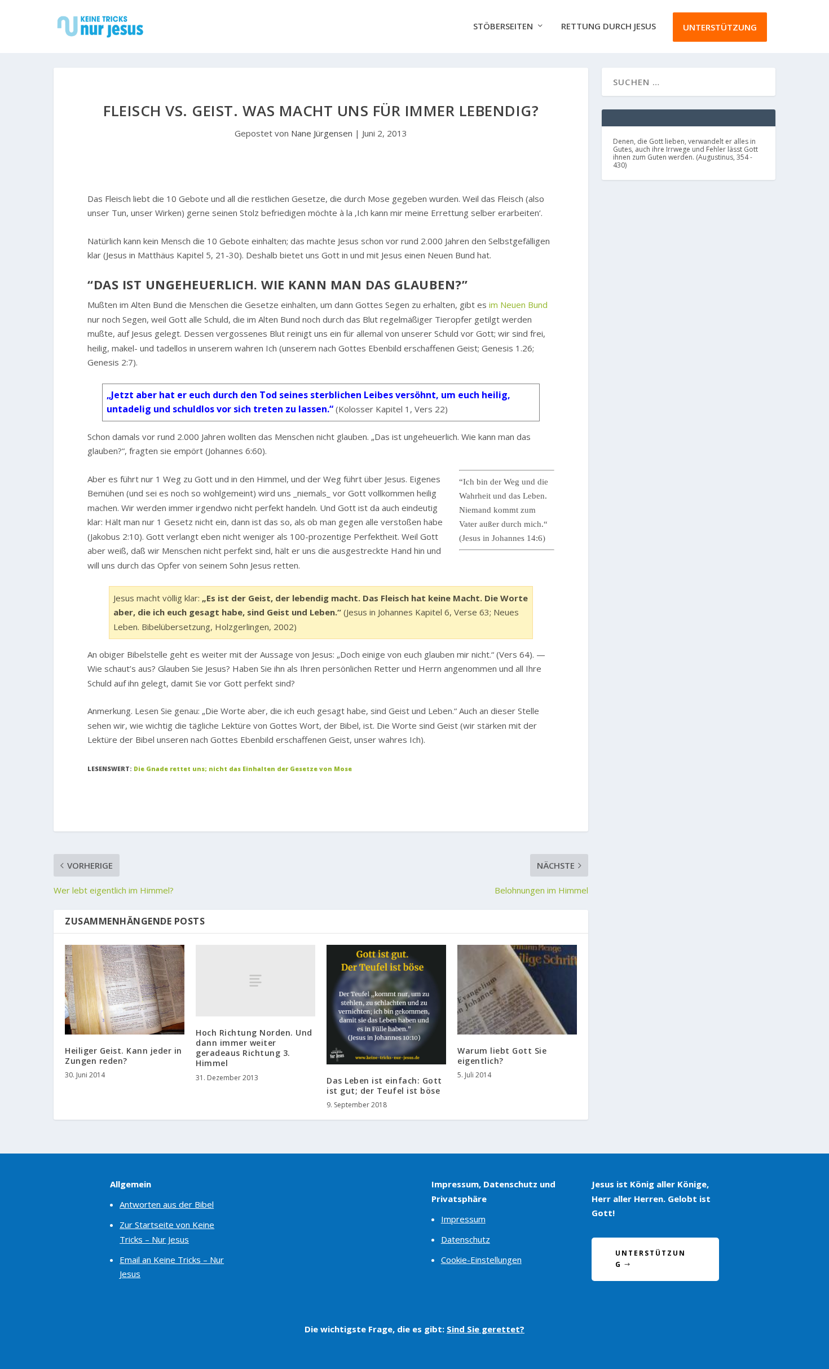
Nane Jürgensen (321, 133)
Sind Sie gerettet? (485, 1329)
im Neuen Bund (518, 304)
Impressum (463, 1219)
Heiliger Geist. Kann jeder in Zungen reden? (123, 1055)
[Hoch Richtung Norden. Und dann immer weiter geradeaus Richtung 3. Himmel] (255, 980)
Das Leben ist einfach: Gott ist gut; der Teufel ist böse (384, 1085)
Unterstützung (720, 27)
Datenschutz (465, 1239)
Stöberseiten (503, 26)
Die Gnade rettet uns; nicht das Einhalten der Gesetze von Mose (243, 769)
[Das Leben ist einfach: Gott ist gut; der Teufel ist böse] (386, 1004)
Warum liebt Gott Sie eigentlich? (501, 1055)
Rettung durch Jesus (608, 26)
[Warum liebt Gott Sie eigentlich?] (517, 990)
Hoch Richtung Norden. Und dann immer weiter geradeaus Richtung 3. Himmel (254, 1048)
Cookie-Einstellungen (481, 1259)
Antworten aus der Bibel (167, 1204)
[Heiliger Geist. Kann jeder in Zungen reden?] (124, 990)
